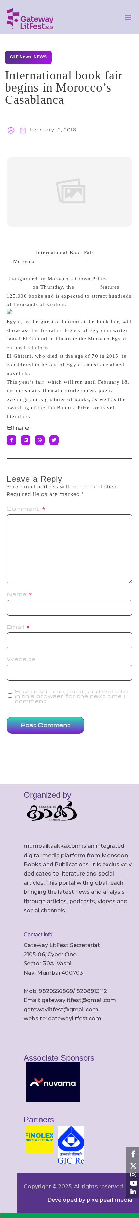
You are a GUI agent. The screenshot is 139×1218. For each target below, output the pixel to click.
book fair (87, 287)
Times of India (46, 244)
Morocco (24, 261)
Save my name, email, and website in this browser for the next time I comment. (72, 696)
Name (19, 594)
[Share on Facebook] (11, 440)
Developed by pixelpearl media (89, 1200)
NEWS (40, 57)
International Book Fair (64, 252)
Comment (26, 508)
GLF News (20, 57)
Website (21, 659)
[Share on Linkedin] (25, 440)
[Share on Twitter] (54, 440)
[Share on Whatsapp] (40, 440)
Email (18, 626)
